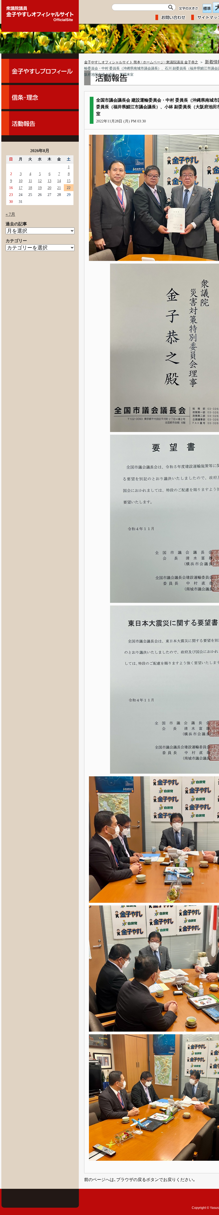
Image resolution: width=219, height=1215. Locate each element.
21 (59, 188)
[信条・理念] (40, 97)
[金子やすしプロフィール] (40, 71)
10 (20, 181)
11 (30, 181)
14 (59, 181)
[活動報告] (40, 123)
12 (40, 181)
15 (69, 181)
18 (30, 188)
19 (40, 188)
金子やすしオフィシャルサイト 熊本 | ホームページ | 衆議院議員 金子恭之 (141, 62)
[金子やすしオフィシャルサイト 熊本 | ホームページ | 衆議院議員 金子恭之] (40, 12)
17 (20, 188)
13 (49, 181)
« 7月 (10, 214)
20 (49, 188)
